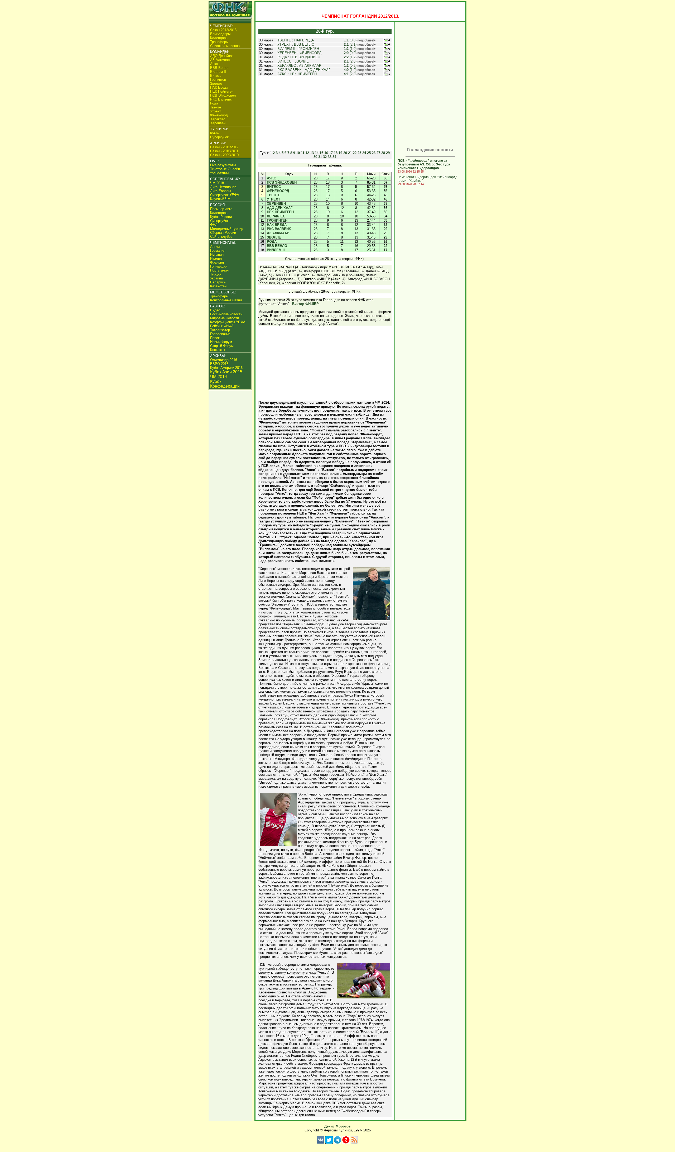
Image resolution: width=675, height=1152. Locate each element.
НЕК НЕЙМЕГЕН (303, 74)
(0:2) (350, 66)
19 (340, 153)
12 (307, 153)
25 (369, 153)
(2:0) (350, 61)
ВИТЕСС (284, 61)
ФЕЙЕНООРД (310, 53)
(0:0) (350, 40)
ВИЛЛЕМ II (286, 49)
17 (331, 153)
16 (326, 153)
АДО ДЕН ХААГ (317, 70)
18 (336, 153)
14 (317, 153)
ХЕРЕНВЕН (286, 53)
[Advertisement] (324, 113)
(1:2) (350, 57)
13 (312, 153)
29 (388, 153)
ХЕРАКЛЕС (286, 66)
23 (359, 153)
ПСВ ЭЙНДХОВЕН (305, 57)
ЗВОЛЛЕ (302, 61)
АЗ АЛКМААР (310, 66)
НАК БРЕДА (304, 40)
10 (298, 153)
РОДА (282, 57)
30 (315, 157)
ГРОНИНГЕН (308, 49)
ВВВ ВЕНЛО (304, 44)
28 (383, 153)
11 (302, 153)
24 (364, 153)
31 (320, 157)
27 (378, 153)
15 (321, 153)
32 (325, 157)
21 (350, 153)
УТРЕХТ (284, 44)
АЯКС (282, 74)
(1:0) (350, 49)
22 (354, 153)
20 (345, 153)
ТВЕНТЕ (284, 40)
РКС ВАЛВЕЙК (289, 70)
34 (334, 157)
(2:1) (350, 44)
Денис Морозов (337, 1126)
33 (329, 157)
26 (373, 153)
